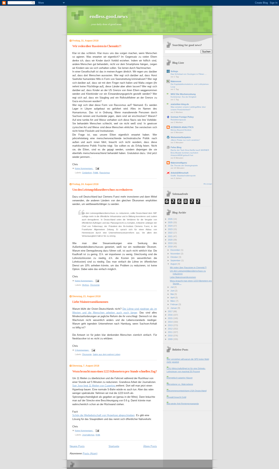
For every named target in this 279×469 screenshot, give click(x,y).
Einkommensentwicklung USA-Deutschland (186, 391)
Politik (95, 172)
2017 (170, 311)
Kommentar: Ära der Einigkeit (183, 97)
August (173, 264)
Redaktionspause (178, 120)
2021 (170, 236)
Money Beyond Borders (181, 130)
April (172, 297)
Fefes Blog (176, 147)
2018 (170, 246)
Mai (172, 294)
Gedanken (87, 172)
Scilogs (174, 71)
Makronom (176, 81)
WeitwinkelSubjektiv (181, 137)
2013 (170, 325)
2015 (170, 318)
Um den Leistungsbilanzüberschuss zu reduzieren (102, 189)
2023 (170, 229)
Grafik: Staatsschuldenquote (183, 176)
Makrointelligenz (179, 163)
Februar (174, 304)
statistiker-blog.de (180, 104)
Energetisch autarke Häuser (180, 378)
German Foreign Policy (182, 117)
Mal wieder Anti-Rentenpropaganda (183, 403)
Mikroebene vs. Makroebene (180, 384)
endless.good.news (109, 16)
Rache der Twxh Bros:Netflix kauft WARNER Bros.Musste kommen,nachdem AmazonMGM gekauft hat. (190, 152)
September (175, 260)
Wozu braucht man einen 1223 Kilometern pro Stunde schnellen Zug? (114, 371)
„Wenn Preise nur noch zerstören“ (185, 140)
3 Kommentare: (82, 350)
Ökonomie (95, 285)
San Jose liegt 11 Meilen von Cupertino (94, 385)
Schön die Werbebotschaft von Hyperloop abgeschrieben (103, 415)
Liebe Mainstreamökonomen (90, 302)
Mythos (85, 285)
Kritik (98, 435)
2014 (170, 322)
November (175, 253)
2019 (170, 243)
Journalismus (88, 435)
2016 (170, 315)
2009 (170, 339)
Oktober (174, 257)
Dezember (175, 250)
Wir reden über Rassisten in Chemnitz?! (96, 46)
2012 (170, 329)
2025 (170, 222)
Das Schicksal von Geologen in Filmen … (189, 74)
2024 (170, 226)
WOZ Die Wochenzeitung (183, 94)
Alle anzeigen (207, 184)
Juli (172, 287)
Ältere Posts (150, 446)
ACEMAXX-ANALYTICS (182, 127)
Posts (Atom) (90, 453)
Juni (172, 291)
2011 (170, 332)
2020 (170, 240)
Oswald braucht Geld (176, 397)
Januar (173, 308)
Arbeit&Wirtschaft (179, 173)
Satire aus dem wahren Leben (106, 354)
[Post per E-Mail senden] (97, 168)
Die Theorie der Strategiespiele (184, 165)
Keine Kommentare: (84, 168)
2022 (170, 233)
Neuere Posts (77, 446)
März (173, 301)
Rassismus (104, 172)
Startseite (114, 446)
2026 (170, 219)
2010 (170, 335)
